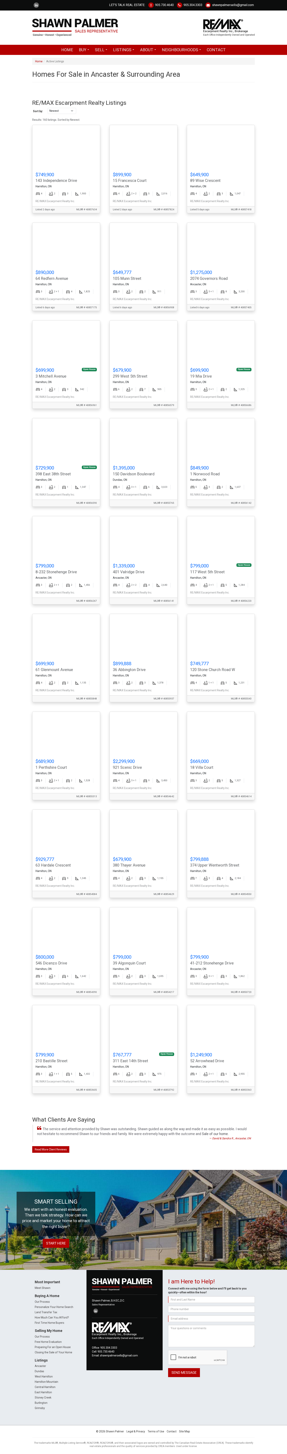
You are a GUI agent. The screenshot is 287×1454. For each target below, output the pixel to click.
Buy (85, 51)
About (149, 51)
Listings (124, 51)
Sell (102, 51)
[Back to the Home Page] (86, 27)
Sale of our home (215, 1134)
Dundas (39, 1371)
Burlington (41, 1402)
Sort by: (38, 111)
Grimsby (40, 1408)
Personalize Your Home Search (54, 1307)
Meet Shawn (42, 1287)
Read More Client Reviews (51, 1149)
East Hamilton (43, 1392)
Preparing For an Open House (53, 1347)
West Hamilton (44, 1376)
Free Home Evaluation (48, 1341)
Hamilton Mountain (46, 1381)
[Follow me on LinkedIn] (36, 5)
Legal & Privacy (136, 1431)
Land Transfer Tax (46, 1312)
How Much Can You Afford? (52, 1317)
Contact (216, 50)
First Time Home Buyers (49, 1322)
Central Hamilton (45, 1387)
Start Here (56, 1243)
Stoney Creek (43, 1397)
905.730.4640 (164, 5)
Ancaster (40, 1366)
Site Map (184, 1431)
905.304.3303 (192, 5)
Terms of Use (156, 1431)
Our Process (42, 1301)
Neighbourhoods (182, 51)
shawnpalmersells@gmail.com (232, 5)
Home (67, 50)
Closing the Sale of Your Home (53, 1352)
